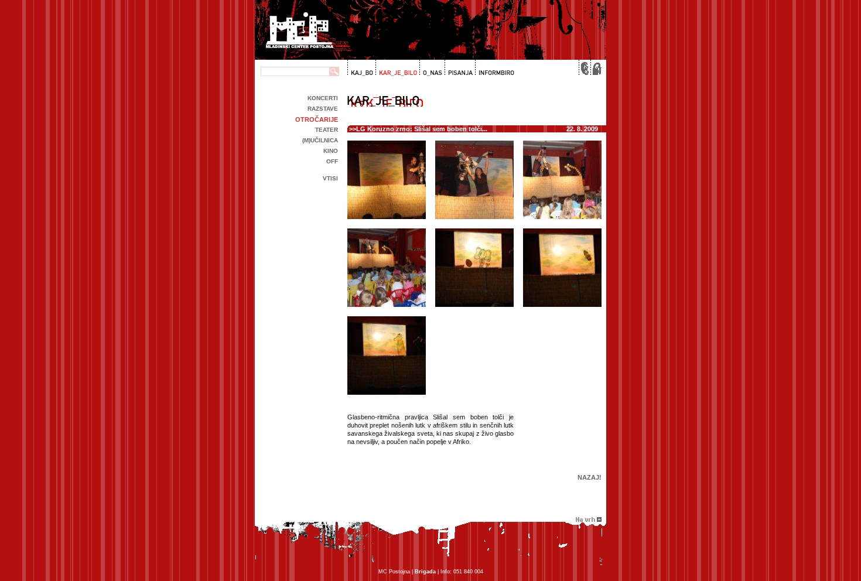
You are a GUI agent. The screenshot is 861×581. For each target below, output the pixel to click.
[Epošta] (584, 68)
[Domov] (596, 68)
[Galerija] (396, 68)
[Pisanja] (458, 68)
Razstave (323, 108)
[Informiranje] (494, 68)
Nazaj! (590, 477)
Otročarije (316, 119)
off (332, 161)
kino (330, 151)
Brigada (425, 572)
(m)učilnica (320, 140)
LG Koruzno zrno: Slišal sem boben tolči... (421, 128)
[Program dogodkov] (361, 68)
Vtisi (330, 178)
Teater (326, 130)
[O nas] (430, 68)
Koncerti (323, 98)
